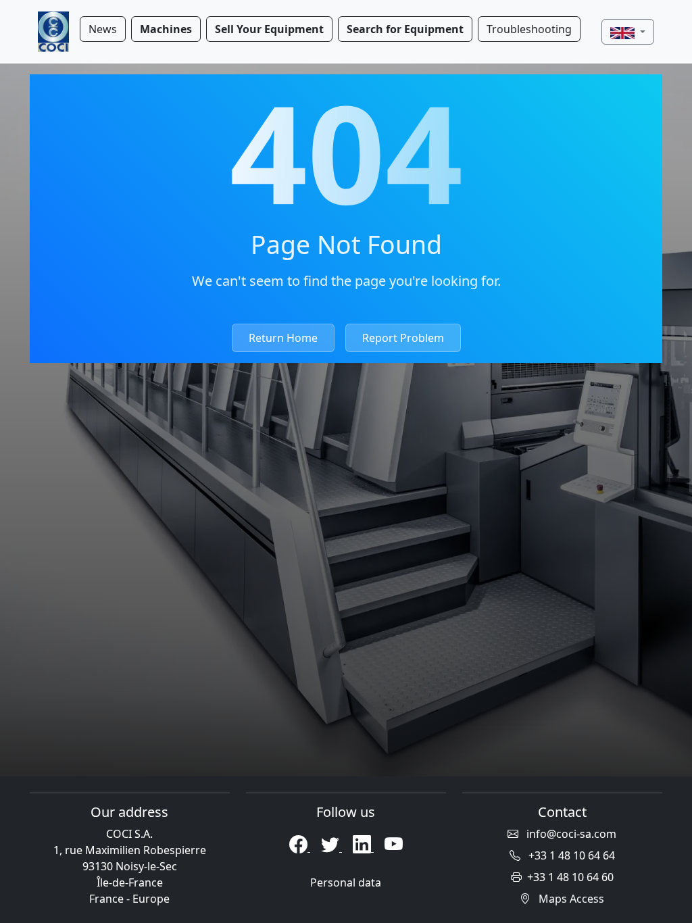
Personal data (345, 882)
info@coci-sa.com (570, 833)
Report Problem (403, 337)
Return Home (283, 337)
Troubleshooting (529, 29)
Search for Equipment (405, 29)
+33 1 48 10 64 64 (570, 855)
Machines (166, 29)
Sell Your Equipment (269, 29)
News (103, 29)
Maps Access (570, 898)
